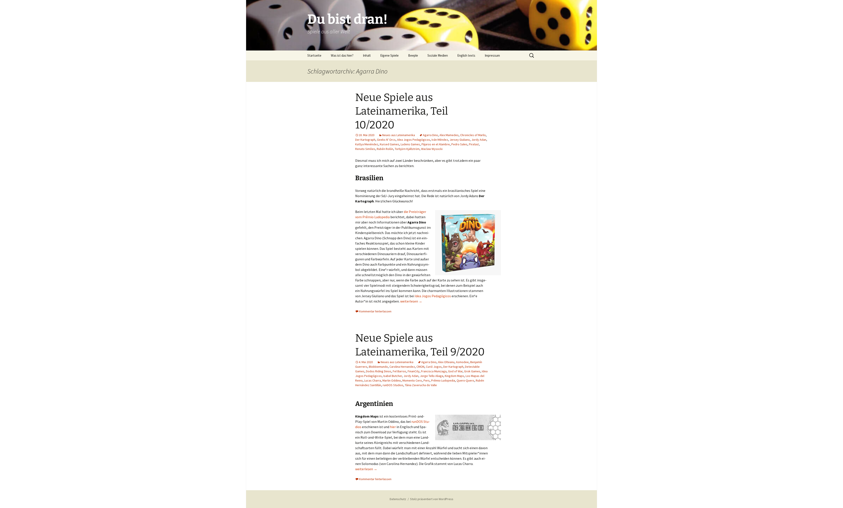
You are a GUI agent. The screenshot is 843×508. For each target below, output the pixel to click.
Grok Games (472, 371)
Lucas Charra (372, 380)
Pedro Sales (459, 144)
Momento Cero (412, 380)
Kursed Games (389, 144)
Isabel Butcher (392, 376)
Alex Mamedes (449, 135)
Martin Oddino (391, 380)
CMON (420, 367)
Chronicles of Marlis (473, 135)
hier (393, 427)
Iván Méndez (440, 140)
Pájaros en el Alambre (436, 144)
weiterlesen (411, 301)
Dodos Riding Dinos (378, 371)
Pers (426, 380)
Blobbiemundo (378, 367)
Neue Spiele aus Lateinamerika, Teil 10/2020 (401, 111)
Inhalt (367, 55)
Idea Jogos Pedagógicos (413, 140)
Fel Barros (399, 371)
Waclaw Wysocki (432, 149)
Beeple (413, 55)
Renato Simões (365, 149)
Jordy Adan (478, 140)
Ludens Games (410, 144)
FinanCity (414, 371)
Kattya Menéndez (366, 144)
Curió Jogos (434, 367)
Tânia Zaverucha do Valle (421, 385)
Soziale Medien (437, 55)
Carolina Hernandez (402, 367)
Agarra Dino (430, 135)
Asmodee (462, 362)
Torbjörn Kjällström (407, 149)
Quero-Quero (465, 380)
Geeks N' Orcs (386, 140)
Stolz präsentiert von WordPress (431, 499)
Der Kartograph (365, 140)
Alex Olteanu (446, 362)
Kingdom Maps (454, 376)
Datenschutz (398, 499)
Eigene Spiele (389, 55)
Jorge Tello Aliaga (431, 376)
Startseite (314, 55)
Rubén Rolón (385, 149)
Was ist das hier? (342, 55)
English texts (466, 55)
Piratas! (474, 144)
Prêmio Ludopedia (443, 380)
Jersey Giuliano (460, 140)
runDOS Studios (393, 385)
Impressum (492, 55)
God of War (455, 371)
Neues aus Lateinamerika (398, 135)
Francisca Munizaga (434, 371)
